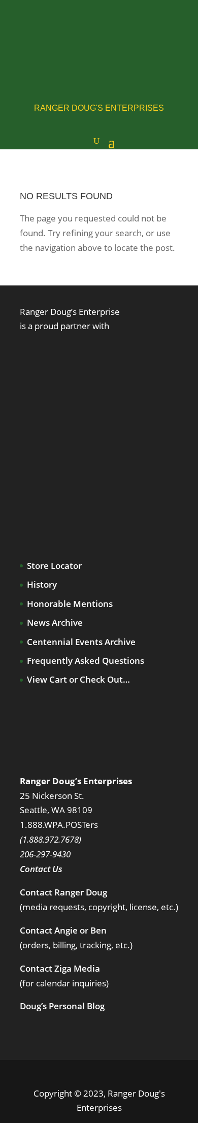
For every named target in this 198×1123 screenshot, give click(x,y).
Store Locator (54, 565)
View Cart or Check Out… (78, 679)
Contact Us (41, 869)
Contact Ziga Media (60, 968)
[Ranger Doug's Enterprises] (101, 38)
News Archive (55, 622)
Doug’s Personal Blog (62, 1006)
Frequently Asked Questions (85, 660)
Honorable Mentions (70, 603)
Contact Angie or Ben (63, 930)
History (42, 584)
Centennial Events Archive (81, 642)
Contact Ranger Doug (63, 892)
